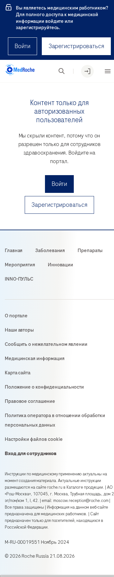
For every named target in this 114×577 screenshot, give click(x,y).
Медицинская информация (35, 358)
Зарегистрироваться (76, 46)
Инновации (60, 264)
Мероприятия (20, 264)
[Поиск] (62, 71)
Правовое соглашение (30, 401)
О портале (16, 315)
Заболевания (50, 250)
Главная (13, 250)
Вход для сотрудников (31, 453)
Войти (22, 46)
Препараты (90, 250)
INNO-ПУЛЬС (19, 279)
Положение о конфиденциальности (44, 387)
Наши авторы (19, 330)
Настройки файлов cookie (34, 439)
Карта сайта (17, 372)
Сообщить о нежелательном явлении (46, 344)
